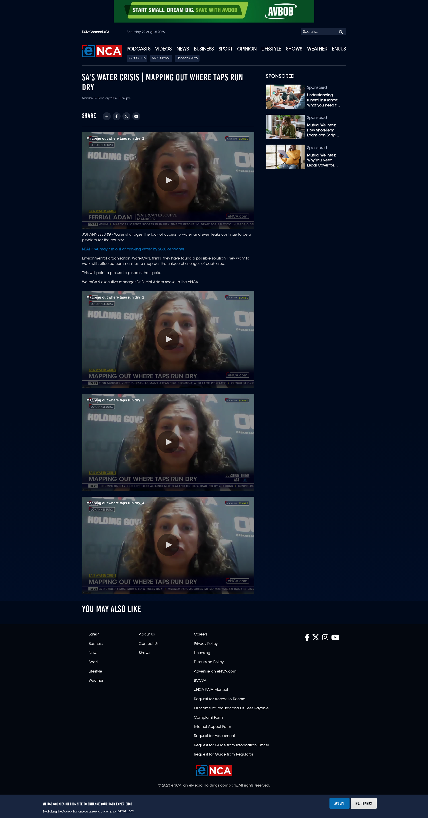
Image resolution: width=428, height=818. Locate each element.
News (183, 49)
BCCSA (200, 681)
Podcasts (138, 49)
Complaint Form (208, 718)
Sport (226, 49)
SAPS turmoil (161, 58)
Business (204, 49)
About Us (147, 634)
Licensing (202, 653)
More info (125, 811)
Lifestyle (271, 49)
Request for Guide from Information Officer (231, 745)
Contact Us (148, 644)
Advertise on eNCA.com (215, 671)
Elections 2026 (187, 58)
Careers (200, 634)
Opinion (247, 49)
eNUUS (339, 49)
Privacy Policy (206, 644)
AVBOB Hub (137, 58)
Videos (163, 49)
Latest (94, 634)
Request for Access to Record (219, 699)
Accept (339, 803)
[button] (168, 180)
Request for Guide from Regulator (223, 754)
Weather (317, 49)
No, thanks (364, 803)
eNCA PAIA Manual (211, 690)
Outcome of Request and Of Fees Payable (231, 708)
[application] (168, 180)
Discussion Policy (209, 662)
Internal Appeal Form (212, 727)
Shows (294, 49)
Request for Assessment (214, 736)
